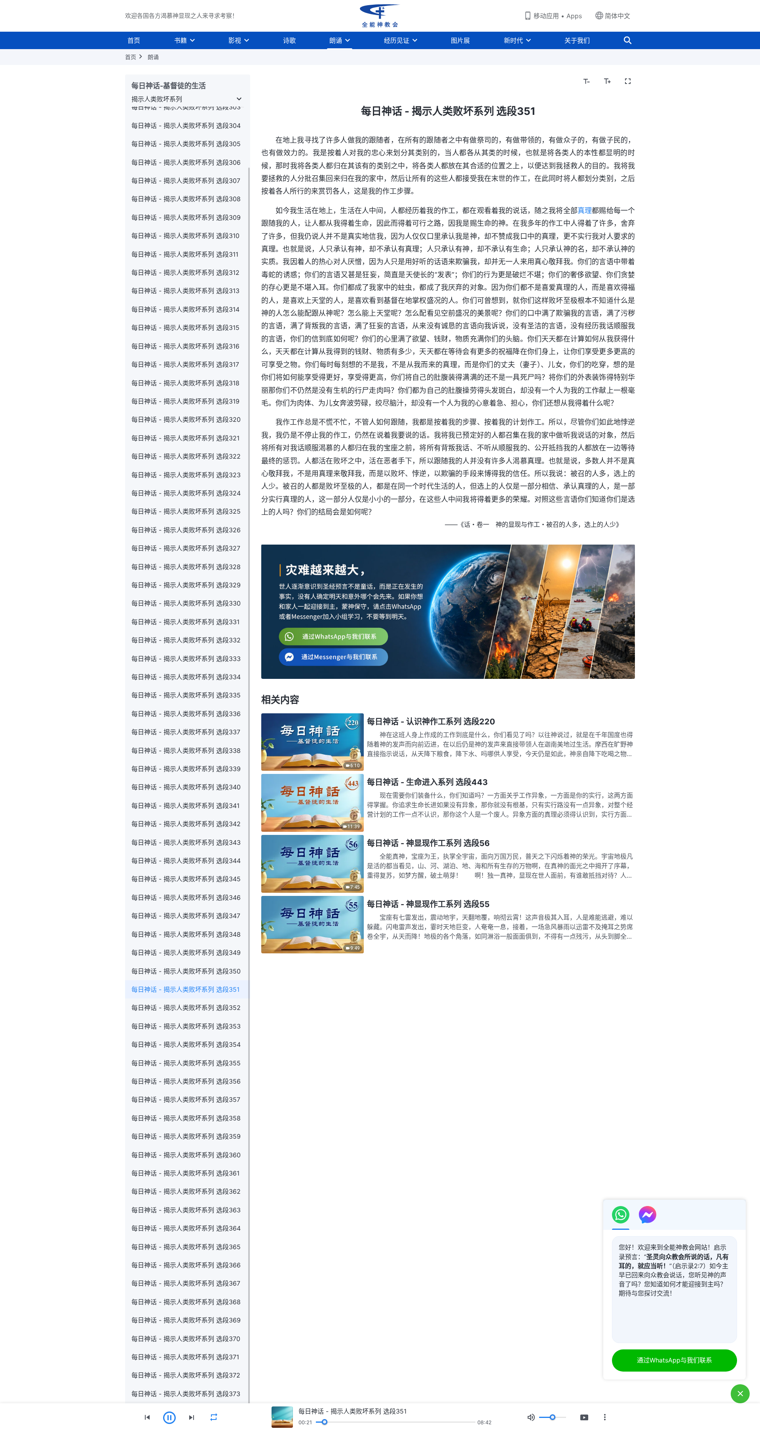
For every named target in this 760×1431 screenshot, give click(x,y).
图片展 (460, 40)
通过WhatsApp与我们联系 (674, 1360)
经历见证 (396, 40)
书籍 (180, 40)
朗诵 (335, 40)
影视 (234, 40)
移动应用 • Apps (558, 16)
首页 (133, 40)
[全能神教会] (380, 16)
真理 (585, 210)
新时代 (513, 40)
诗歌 (289, 40)
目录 (272, 82)
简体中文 (617, 16)
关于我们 (577, 40)
